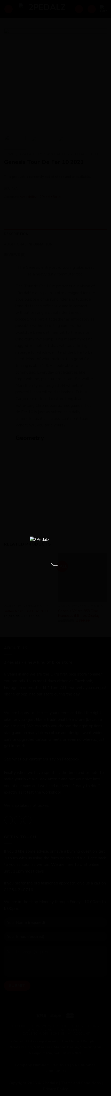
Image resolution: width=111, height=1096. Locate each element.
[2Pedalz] (55, 542)
